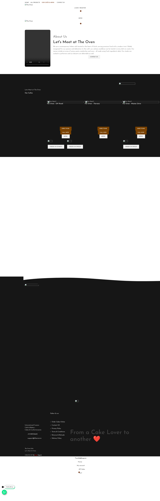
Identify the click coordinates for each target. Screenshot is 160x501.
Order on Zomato (56, 146)
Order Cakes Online (58, 422)
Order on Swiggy (75, 146)
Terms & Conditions (58, 431)
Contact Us (94, 56)
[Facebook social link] (79, 15)
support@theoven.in (34, 438)
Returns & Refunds (58, 435)
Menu (65, 136)
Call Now (65, 132)
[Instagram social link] (81, 15)
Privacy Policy (56, 428)
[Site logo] (29, 5)
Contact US (56, 425)
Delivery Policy (56, 438)
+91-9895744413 (33, 434)
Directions (65, 128)
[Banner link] (66, 124)
